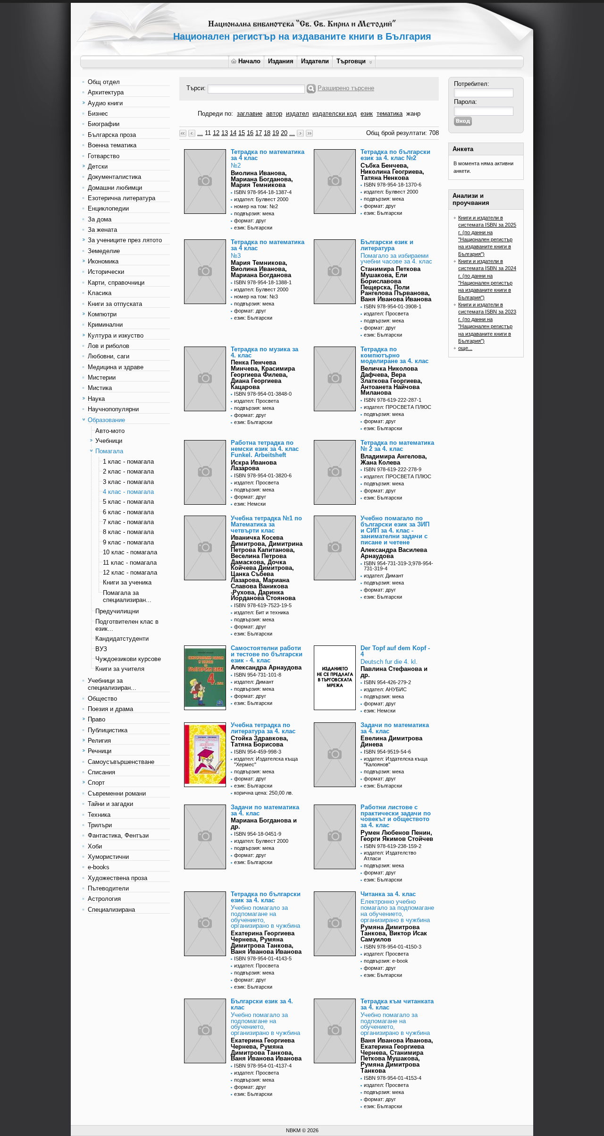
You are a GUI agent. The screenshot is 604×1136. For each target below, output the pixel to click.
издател (297, 113)
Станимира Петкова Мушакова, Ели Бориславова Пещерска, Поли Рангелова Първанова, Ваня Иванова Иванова (396, 284)
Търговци (351, 61)
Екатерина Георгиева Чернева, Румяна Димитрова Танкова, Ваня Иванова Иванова (266, 942)
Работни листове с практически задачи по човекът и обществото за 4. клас (396, 816)
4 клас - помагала (128, 491)
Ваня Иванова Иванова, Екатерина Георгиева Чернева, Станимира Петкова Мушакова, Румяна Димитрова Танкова (397, 1055)
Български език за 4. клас (262, 1004)
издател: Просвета (386, 313)
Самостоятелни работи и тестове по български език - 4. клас (266, 654)
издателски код (334, 113)
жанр (413, 113)
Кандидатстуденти (122, 638)
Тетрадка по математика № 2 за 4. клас (397, 445)
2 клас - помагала (128, 471)
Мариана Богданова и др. (264, 823)
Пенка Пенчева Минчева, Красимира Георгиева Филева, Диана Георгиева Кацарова (263, 374)
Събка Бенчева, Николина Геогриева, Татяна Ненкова (392, 171)
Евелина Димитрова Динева (391, 741)
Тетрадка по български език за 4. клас (266, 897)
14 (233, 132)
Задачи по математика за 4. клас (395, 728)
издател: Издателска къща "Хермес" (266, 761)
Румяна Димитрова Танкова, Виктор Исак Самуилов (394, 933)
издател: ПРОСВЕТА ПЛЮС (397, 407)
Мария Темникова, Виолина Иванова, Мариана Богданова (261, 269)
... (200, 132)
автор (274, 113)
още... (465, 348)
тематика (390, 113)
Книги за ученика (127, 582)
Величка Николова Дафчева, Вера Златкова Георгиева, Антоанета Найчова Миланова (391, 380)
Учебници (108, 440)
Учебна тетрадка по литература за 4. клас (263, 728)
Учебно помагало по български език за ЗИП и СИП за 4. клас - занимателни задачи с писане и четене (395, 530)
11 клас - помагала (130, 562)
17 (258, 132)
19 (275, 132)
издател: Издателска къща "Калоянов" (396, 761)
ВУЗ (101, 649)
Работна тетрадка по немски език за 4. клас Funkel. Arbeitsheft (265, 448)
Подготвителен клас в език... (127, 625)
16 (250, 132)
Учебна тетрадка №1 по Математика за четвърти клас (266, 524)
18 (267, 132)
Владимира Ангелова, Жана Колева (394, 459)
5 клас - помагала (128, 501)
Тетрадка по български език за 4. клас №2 (395, 154)
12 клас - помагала (130, 572)
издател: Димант (383, 575)
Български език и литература (387, 245)
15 (241, 132)
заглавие (249, 113)
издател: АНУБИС (385, 689)
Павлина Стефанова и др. (394, 671)
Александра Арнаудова (266, 667)
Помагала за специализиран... (127, 596)
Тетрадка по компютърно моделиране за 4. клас (394, 355)
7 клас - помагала (128, 522)
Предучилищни (117, 611)
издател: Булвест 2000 (261, 199)
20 (284, 132)
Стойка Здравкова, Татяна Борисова (259, 741)
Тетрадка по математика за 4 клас (267, 154)
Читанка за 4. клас (388, 894)
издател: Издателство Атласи (390, 855)
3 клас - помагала (128, 481)
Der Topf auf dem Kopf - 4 (395, 651)
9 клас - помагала (128, 542)
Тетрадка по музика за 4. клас (264, 352)
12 (216, 132)
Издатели (315, 61)
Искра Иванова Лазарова (254, 465)
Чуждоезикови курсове (128, 658)
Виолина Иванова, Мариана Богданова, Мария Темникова (262, 179)
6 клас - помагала (128, 512)
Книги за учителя (119, 668)
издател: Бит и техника (261, 612)
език (367, 113)
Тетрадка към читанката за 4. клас (397, 1004)
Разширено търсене (346, 88)
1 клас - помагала (128, 461)
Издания (281, 61)
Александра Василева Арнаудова (394, 553)
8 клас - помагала (128, 531)
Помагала (109, 451)
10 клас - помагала (130, 552)
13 (224, 132)
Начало (249, 61)
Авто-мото (110, 430)
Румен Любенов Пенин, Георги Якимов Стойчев (397, 835)
